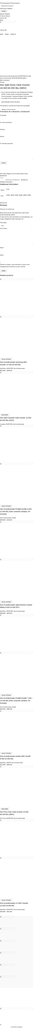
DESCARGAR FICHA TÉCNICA (10, 102)
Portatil (14, 518)
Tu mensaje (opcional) (6, 143)
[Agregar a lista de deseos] (6, 356)
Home (2, 76)
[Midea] (7, 933)
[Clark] (7, 969)
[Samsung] (7, 921)
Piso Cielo (3, 818)
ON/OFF (8, 762)
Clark (7, 189)
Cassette (2, 424)
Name (2, 247)
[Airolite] (7, 981)
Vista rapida (2, 356)
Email (2, 255)
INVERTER (22, 76)
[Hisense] (7, 957)
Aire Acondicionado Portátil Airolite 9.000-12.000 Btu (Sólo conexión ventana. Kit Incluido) (16, 511)
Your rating (3, 222)
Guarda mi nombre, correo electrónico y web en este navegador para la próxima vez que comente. (15, 265)
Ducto (17, 76)
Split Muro (3, 368)
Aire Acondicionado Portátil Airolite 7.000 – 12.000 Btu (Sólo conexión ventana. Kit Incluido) (16, 700)
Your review (4, 228)
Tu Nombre (3, 115)
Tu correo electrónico (6, 122)
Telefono (2, 129)
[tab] (12, 180)
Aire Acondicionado (9, 76)
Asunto (2, 136)
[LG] (7, 945)
